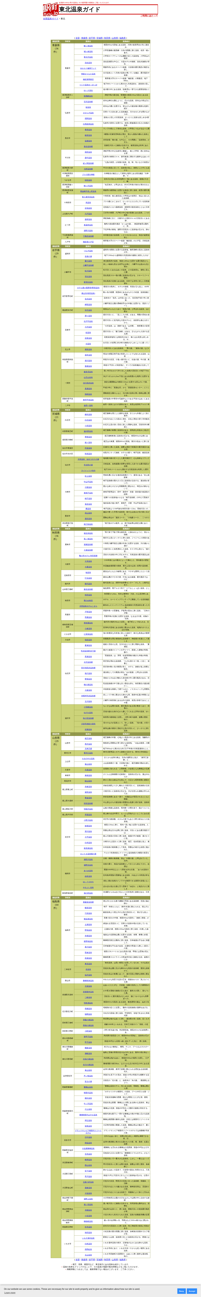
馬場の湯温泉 (88, 1025)
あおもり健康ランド (88, 68)
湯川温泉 (88, 361)
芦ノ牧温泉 (88, 1076)
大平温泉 (88, 837)
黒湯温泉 (88, 657)
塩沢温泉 (88, 975)
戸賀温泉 (88, 612)
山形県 (115, 38)
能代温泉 (88, 584)
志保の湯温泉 (88, 1059)
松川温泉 (88, 271)
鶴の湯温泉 (88, 685)
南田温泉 (88, 152)
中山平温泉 (88, 482)
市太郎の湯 (88, 465)
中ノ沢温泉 (88, 1104)
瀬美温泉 (88, 349)
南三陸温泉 (88, 524)
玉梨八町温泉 (88, 1182)
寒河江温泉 (88, 753)
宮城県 (100, 38)
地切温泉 (88, 1233)
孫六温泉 (88, 673)
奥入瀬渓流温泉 (88, 197)
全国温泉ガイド (50, 18)
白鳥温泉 (88, 1244)
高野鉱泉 (88, 1249)
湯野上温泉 (88, 1199)
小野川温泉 (88, 820)
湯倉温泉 (88, 1188)
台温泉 (88, 344)
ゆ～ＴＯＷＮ (88, 882)
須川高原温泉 (88, 383)
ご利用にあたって (149, 16)
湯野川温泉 (88, 231)
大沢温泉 (88, 327)
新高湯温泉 (88, 848)
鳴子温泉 (88, 499)
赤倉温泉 (88, 787)
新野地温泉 (88, 941)
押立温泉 (88, 1120)
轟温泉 (88, 509)
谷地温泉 (88, 208)
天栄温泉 (88, 986)
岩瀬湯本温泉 (88, 992)
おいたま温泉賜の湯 (88, 854)
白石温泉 (88, 420)
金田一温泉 (88, 405)
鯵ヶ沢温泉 (88, 186)
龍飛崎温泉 (88, 96)
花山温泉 (88, 513)
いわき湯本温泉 (88, 1238)
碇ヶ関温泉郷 (88, 163)
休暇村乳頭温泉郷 (88, 696)
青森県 (84, 38)
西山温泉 (88, 1165)
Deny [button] (181, 1291)
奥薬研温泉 (88, 225)
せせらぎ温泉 (88, 113)
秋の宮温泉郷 (88, 718)
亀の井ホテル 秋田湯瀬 (88, 556)
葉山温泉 (88, 764)
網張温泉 (88, 305)
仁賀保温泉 (88, 634)
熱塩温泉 (88, 1143)
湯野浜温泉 (88, 865)
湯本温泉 (88, 355)
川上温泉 (88, 1109)
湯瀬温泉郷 (88, 544)
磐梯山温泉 (88, 1087)
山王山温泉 (88, 377)
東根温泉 (88, 775)
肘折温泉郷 (88, 803)
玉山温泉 (88, 1255)
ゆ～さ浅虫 (88, 90)
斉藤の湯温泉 (88, 1020)
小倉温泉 (88, 629)
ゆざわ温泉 (88, 713)
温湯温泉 (88, 141)
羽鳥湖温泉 (88, 1003)
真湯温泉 (88, 389)
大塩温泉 (88, 1193)
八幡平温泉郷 (88, 265)
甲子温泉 (88, 1042)
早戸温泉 (88, 1177)
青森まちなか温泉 (88, 74)
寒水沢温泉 (88, 57)
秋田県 (107, 38)
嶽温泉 (88, 107)
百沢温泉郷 (88, 102)
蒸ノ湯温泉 (88, 539)
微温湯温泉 (88, 919)
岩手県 (92, 38)
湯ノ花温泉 (88, 1205)
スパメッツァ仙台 (88, 471)
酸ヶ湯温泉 (88, 46)
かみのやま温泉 (88, 759)
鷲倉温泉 (88, 953)
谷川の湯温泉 (88, 1065)
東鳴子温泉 (88, 493)
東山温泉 (88, 1070)
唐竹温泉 (88, 158)
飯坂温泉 (88, 908)
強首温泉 (88, 640)
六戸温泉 (88, 214)
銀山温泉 (88, 781)
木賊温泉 (88, 1210)
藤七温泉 (88, 261)
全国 (77, 38)
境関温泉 (88, 118)
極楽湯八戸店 (88, 242)
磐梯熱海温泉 (88, 981)
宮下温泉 (88, 1171)
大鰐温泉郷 (88, 169)
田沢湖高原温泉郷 (88, 668)
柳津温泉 (88, 1160)
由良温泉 (88, 876)
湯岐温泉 (88, 1053)
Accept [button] (192, 1291)
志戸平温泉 (88, 321)
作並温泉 (88, 448)
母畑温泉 (88, 1009)
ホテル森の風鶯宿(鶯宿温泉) (88, 288)
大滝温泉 (88, 561)
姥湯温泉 (88, 826)
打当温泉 (88, 578)
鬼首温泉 (88, 504)
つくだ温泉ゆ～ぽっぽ (88, 85)
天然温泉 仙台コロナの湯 (88, 459)
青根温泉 (88, 437)
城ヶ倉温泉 (88, 51)
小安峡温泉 (88, 707)
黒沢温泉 (88, 744)
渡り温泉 (88, 316)
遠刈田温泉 (88, 431)
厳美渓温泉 (88, 372)
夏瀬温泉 (88, 645)
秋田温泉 (88, 595)
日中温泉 (88, 1137)
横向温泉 (88, 1098)
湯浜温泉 (88, 519)
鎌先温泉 (88, 414)
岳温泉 (88, 969)
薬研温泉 (88, 219)
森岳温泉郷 (88, 589)
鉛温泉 (88, 333)
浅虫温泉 (88, 63)
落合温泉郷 (88, 147)
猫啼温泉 (88, 1014)
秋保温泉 (88, 454)
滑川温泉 (88, 831)
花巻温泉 (88, 338)
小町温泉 (88, 1031)
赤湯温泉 (88, 936)
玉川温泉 (88, 701)
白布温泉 (88, 843)
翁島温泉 (88, 1126)
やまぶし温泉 (88, 888)
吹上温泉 (88, 476)
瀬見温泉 (88, 792)
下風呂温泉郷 (88, 236)
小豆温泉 (88, 1216)
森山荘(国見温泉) (88, 293)
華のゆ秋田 (88, 601)
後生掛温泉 (88, 533)
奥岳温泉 (88, 964)
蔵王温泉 (88, 738)
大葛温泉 (88, 567)
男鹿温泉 (88, 617)
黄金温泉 (88, 798)
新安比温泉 (88, 282)
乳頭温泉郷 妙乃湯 (88, 651)
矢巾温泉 (88, 310)
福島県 (123, 38)
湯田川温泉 (88, 859)
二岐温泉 (88, 997)
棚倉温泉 (88, 1048)
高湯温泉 (88, 958)
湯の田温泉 (88, 893)
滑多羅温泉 (88, 623)
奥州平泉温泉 (88, 400)
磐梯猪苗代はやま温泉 (88, 1115)
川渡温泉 (88, 487)
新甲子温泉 (88, 1037)
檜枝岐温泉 (88, 1221)
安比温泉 (88, 277)
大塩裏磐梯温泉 (88, 1148)
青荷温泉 (88, 130)
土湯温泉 (88, 925)
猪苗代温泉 (88, 1093)
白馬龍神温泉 (88, 124)
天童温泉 (88, 770)
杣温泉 (88, 573)
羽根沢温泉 (88, 809)
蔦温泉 (88, 203)
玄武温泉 (88, 299)
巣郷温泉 (88, 366)
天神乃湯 (88, 749)
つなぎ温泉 (88, 251)
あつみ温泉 (88, 871)
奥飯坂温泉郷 (88, 902)
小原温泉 (88, 426)
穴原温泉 (88, 913)
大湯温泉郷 (88, 550)
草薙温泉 (88, 815)
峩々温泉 (88, 442)
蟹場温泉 (88, 679)
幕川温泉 (88, 947)
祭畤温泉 (88, 394)
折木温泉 (88, 1227)
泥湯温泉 (88, 729)
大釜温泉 (88, 690)
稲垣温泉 (88, 180)
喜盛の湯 (88, 256)
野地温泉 (88, 930)
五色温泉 (88, 1154)
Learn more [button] (9, 1293)
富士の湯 (88, 1081)
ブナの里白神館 (88, 175)
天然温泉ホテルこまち (88, 606)
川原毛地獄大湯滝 (88, 724)
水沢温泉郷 (88, 662)
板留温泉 (88, 135)
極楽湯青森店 (88, 79)
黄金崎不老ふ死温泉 (88, 191)
